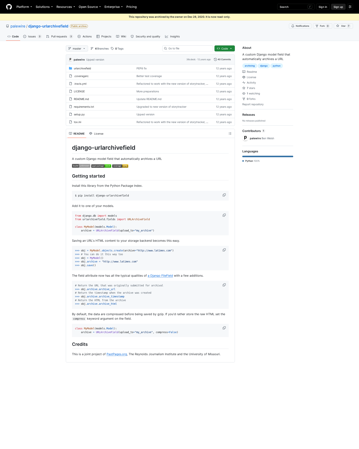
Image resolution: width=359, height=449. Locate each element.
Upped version (95, 59)
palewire (17, 26)
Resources (64, 7)
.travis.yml (80, 83)
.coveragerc (81, 76)
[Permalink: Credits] (69, 344)
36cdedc (191, 59)
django (264, 65)
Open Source (88, 7)
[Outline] (230, 133)
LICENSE (79, 91)
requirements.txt (84, 106)
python (276, 65)
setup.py (79, 114)
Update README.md (149, 99)
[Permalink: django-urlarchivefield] (69, 147)
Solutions (43, 7)
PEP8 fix (141, 68)
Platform (22, 7)
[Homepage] (9, 7)
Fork (324, 25)
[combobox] (189, 48)
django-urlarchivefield (48, 26)
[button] (224, 195)
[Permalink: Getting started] (69, 176)
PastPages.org (117, 354)
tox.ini (77, 122)
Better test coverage (149, 76)
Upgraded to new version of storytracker (161, 106)
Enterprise (112, 7)
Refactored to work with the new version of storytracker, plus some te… (180, 83)
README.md (81, 99)
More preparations (147, 91)
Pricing (131, 7)
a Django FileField (160, 275)
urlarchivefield (82, 68)
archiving (250, 65)
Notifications (302, 25)
